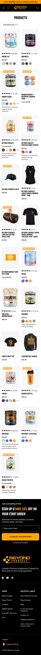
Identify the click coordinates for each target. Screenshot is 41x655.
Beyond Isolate (7, 596)
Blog (22, 604)
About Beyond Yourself (28, 596)
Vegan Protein (7, 600)
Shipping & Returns (27, 619)
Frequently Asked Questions (26, 610)
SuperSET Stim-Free (9, 613)
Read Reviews (25, 600)
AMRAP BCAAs (7, 609)
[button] (6, 53)
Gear (3, 617)
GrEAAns (5, 604)
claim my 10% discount (20, 537)
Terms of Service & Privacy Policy (27, 625)
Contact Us (24, 615)
